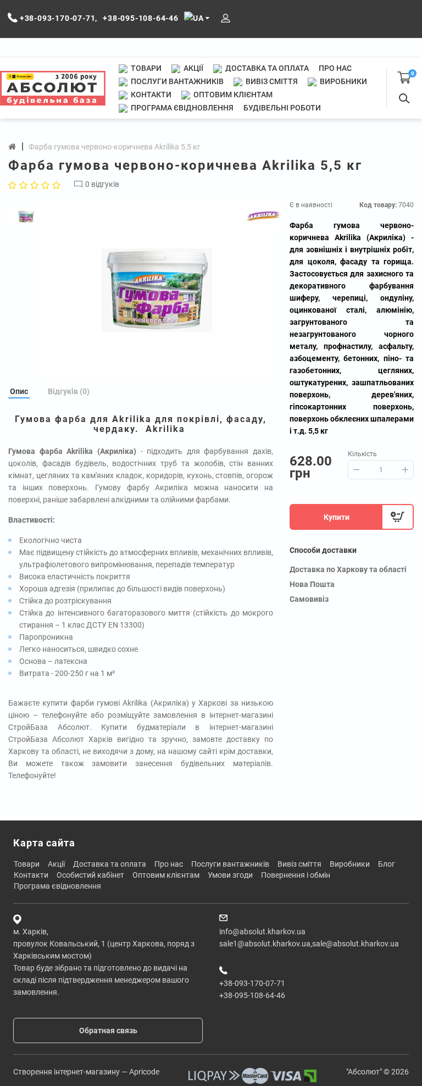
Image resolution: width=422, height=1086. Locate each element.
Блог (386, 864)
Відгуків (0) (69, 391)
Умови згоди (230, 875)
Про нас (335, 68)
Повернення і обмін (295, 875)
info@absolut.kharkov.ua (262, 931)
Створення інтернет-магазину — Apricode (86, 1071)
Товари (145, 68)
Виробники (342, 81)
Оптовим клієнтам (232, 94)
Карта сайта (44, 843)
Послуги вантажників (176, 81)
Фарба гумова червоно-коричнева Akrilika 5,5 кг (115, 146)
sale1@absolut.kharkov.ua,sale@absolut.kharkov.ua (309, 943)
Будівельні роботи (282, 107)
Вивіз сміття (271, 81)
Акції (192, 68)
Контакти (150, 94)
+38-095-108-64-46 (252, 995)
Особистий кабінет (90, 875)
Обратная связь (108, 1030)
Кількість (362, 454)
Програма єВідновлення (181, 107)
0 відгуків (102, 184)
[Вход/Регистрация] (225, 18)
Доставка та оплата (266, 68)
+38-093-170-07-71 (252, 983)
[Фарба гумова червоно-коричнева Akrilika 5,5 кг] (157, 289)
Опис (19, 391)
